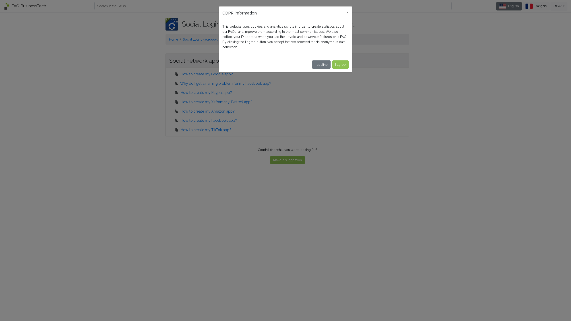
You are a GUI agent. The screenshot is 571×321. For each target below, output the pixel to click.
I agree (340, 64)
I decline (321, 64)
